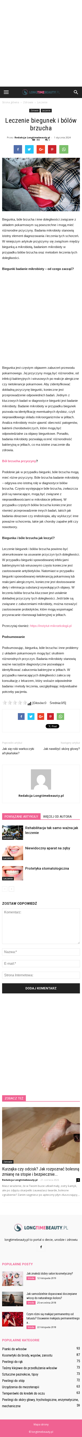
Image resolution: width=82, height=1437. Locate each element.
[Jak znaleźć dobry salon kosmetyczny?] (12, 1278)
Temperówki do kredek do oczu (23, 1393)
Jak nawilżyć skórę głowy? (61, 749)
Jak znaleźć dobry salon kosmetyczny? (49, 1273)
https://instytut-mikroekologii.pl (50, 626)
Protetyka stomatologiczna (47, 868)
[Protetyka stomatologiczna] (12, 873)
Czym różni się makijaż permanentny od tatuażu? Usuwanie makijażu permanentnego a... (53, 1318)
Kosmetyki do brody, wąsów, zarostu (27, 1355)
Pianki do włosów (14, 1349)
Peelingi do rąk (12, 1361)
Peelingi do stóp (13, 1380)
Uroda (31, 1278)
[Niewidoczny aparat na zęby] (12, 853)
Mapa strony (41, 1424)
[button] (76, 92)
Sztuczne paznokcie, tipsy (20, 1374)
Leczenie (46, 110)
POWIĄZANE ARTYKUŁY (21, 817)
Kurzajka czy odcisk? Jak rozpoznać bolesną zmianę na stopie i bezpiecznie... (40, 1171)
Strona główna (10, 102)
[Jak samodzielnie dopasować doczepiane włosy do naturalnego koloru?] (12, 1299)
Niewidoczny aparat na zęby (47, 848)
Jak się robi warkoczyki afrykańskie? (18, 751)
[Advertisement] (41, 43)
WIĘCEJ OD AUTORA (57, 817)
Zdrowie (34, 110)
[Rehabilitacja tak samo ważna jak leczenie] (12, 832)
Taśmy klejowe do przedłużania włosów (29, 1368)
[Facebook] (41, 1247)
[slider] (14, 702)
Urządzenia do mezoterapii (20, 1387)
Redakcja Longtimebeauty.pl (32, 137)
